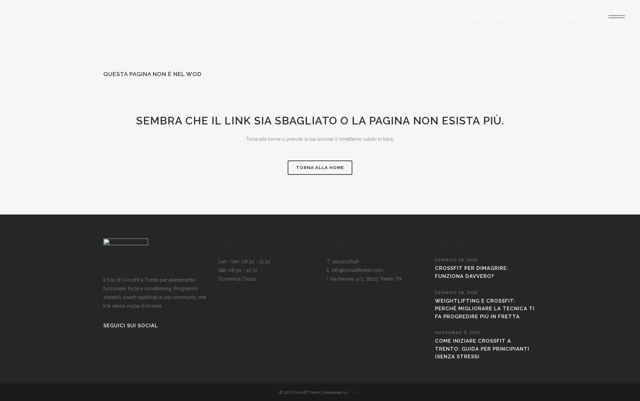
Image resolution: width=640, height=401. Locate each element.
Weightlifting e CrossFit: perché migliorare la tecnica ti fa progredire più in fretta (485, 309)
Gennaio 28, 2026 (456, 260)
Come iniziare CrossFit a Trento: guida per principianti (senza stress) (482, 349)
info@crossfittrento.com (357, 270)
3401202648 (345, 261)
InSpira (355, 392)
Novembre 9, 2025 (457, 332)
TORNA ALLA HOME (320, 167)
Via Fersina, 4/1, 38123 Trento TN (365, 279)
